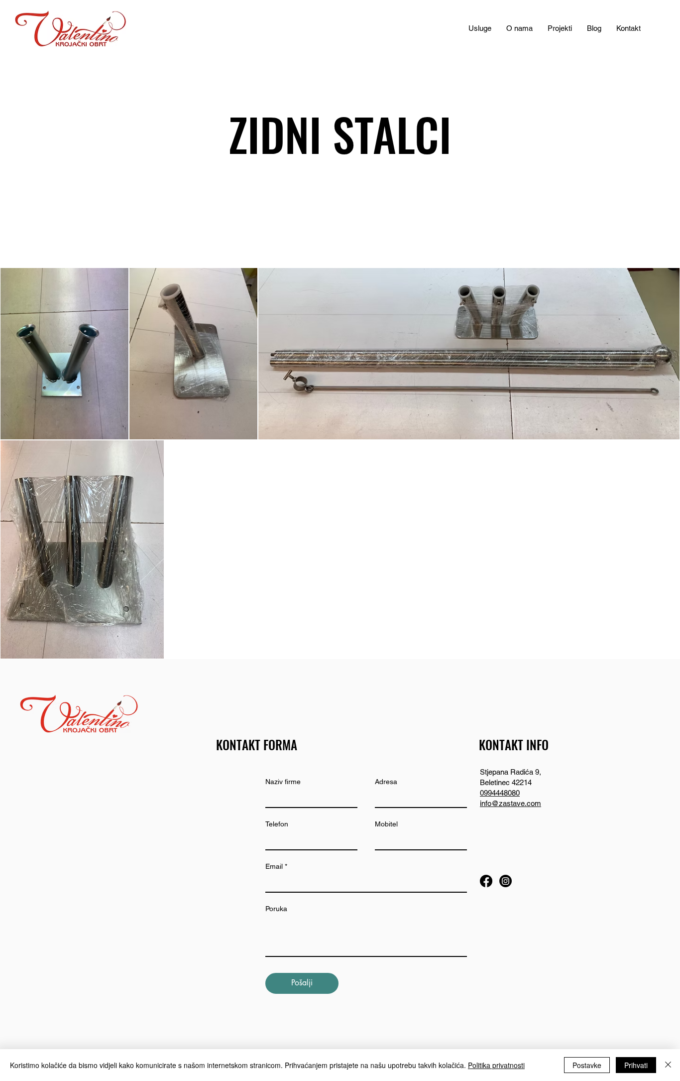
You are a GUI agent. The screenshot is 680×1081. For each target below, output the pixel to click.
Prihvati (636, 1065)
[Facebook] (486, 881)
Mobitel (386, 823)
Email (274, 866)
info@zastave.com (510, 803)
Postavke (586, 1065)
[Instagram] (505, 881)
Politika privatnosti (496, 1065)
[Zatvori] (668, 1065)
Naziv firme (283, 781)
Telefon (276, 823)
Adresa (386, 781)
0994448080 (500, 793)
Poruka (276, 908)
